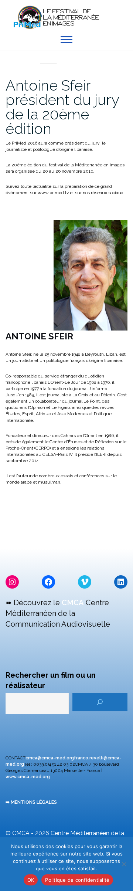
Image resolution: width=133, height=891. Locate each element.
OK (30, 880)
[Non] (123, 864)
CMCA (73, 602)
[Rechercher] (99, 702)
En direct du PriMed (48, 55)
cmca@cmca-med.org (49, 757)
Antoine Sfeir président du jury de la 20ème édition (62, 107)
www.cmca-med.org (28, 776)
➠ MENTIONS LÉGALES (31, 802)
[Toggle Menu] (66, 39)
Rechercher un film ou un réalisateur (51, 680)
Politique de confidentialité (77, 880)
